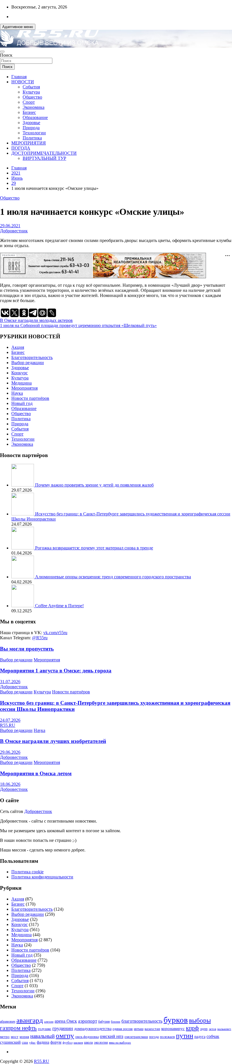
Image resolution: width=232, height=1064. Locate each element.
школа (88, 1042)
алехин (48, 1021)
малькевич (224, 1029)
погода (154, 1037)
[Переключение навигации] (2, 51)
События (31, 86)
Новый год (22, 403)
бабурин (104, 1021)
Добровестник (14, 230)
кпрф (192, 1028)
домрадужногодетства (92, 1029)
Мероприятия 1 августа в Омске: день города (55, 671)
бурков (176, 1019)
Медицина (21, 383)
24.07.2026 (10, 720)
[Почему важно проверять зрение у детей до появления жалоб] (23, 485)
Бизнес (29, 112)
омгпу (65, 1035)
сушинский (10, 1042)
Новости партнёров (30, 398)
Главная (19, 76)
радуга (199, 1037)
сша (25, 1042)
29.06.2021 (10, 225)
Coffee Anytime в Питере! (59, 605)
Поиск (6, 55)
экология (101, 1042)
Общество (32, 97)
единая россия (123, 1029)
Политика (32, 137)
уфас (32, 1042)
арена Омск (66, 1021)
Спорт (29, 102)
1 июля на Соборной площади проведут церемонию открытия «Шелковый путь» (78, 325)
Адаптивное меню (17, 27)
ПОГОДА (20, 148)
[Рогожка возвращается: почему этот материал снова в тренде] (23, 547)
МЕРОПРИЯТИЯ (28, 143)
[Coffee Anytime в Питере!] (23, 605)
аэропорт (87, 1021)
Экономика (33, 107)
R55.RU (7, 725)
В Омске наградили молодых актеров (36, 320)
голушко (44, 1029)
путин (184, 1035)
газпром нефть (18, 1028)
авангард (29, 1020)
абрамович (7, 1021)
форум (55, 1042)
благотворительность (141, 1021)
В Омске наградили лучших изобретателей (53, 741)
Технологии (34, 132)
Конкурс (19, 372)
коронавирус (173, 1028)
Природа (31, 127)
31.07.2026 (10, 681)
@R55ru (40, 637)
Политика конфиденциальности (42, 876)
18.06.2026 (10, 784)
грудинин (62, 1028)
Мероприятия (24, 388)
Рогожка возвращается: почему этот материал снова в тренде (94, 547)
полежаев (167, 1037)
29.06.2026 (10, 752)
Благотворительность (32, 357)
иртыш (138, 1029)
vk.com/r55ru (55, 632)
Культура (31, 92)
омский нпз (111, 1036)
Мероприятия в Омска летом (36, 773)
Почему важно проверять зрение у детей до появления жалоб (94, 485)
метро (5, 1037)
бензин (115, 1021)
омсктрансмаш (136, 1037)
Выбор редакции (27, 362)
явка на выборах (120, 1042)
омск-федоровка (87, 1037)
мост (14, 1037)
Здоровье (31, 122)
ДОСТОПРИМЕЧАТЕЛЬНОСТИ (44, 153)
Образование (35, 117)
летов (212, 1029)
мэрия (24, 1037)
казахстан (152, 1029)
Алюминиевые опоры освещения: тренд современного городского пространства (113, 576)
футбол (67, 1042)
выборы (200, 1020)
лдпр (204, 1029)
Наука (17, 393)
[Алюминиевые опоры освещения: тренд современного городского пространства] (23, 576)
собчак (213, 1036)
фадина (43, 1042)
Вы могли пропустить (27, 649)
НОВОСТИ (22, 81)
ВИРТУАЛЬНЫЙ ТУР (44, 158)
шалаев (78, 1042)
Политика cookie (27, 871)
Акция (17, 347)
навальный (42, 1036)
